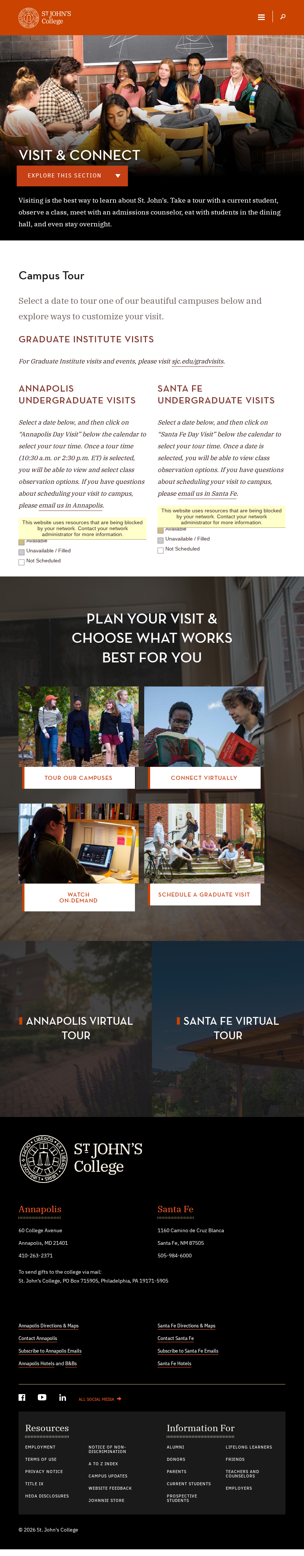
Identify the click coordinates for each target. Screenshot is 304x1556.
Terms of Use (41, 1459)
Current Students (189, 1484)
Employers (239, 1488)
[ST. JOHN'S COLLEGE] (45, 19)
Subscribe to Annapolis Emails (50, 1351)
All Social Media (96, 1399)
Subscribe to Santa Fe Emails (188, 1351)
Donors (176, 1459)
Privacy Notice (44, 1472)
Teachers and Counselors (242, 1474)
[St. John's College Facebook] (23, 1399)
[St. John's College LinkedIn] (63, 1399)
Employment (40, 1447)
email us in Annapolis (70, 505)
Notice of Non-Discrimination (107, 1449)
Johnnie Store (107, 1501)
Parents (176, 1472)
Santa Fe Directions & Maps (186, 1326)
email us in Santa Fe (207, 493)
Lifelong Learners (249, 1447)
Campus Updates (108, 1476)
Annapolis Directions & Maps (49, 1326)
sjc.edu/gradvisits (197, 361)
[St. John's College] (152, 1159)
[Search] (282, 17)
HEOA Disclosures (47, 1496)
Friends (235, 1459)
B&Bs (71, 1363)
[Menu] (261, 17)
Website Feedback (110, 1488)
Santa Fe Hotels (174, 1363)
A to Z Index (103, 1464)
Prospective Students (182, 1498)
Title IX (34, 1484)
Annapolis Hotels (36, 1363)
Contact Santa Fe (176, 1338)
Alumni (175, 1447)
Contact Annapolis (38, 1338)
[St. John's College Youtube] (43, 1399)
